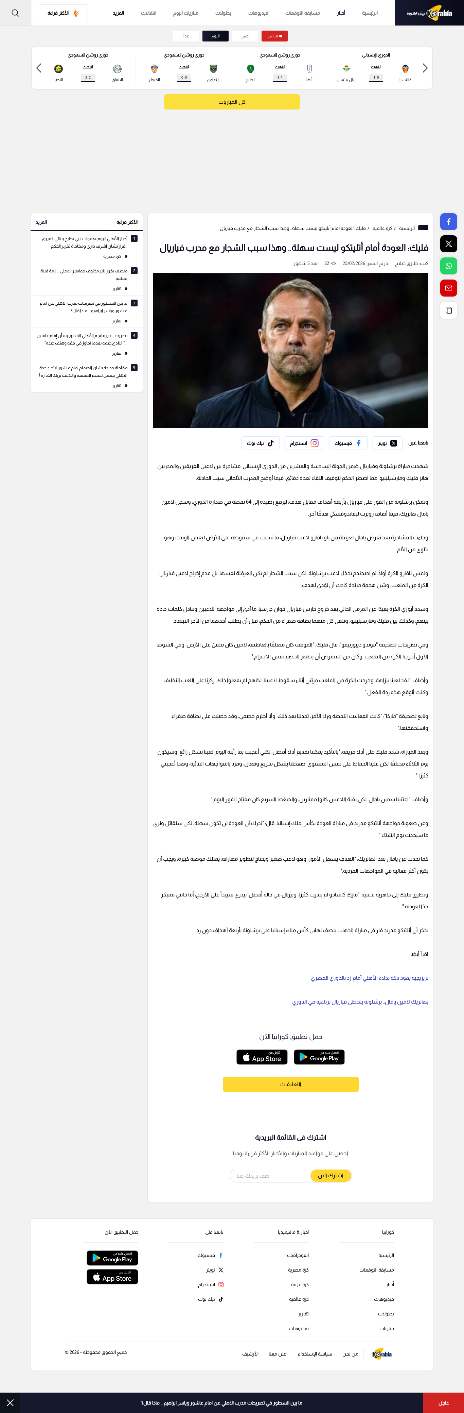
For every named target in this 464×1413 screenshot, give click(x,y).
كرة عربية (300, 1284)
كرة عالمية (382, 228)
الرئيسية (370, 13)
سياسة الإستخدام (315, 1354)
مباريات (386, 1328)
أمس (245, 36)
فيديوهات (258, 13)
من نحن (350, 1354)
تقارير (303, 1313)
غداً (186, 36)
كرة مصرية (298, 1270)
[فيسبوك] (348, 443)
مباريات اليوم (185, 13)
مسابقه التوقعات (302, 13)
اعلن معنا (278, 1354)
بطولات (223, 13)
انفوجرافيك (298, 1255)
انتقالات (148, 13)
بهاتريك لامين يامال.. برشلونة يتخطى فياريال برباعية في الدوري (360, 1002)
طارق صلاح (406, 263)
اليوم (216, 36)
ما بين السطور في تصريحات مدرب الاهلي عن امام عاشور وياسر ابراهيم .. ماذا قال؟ (221, 1403)
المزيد (41, 222)
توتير (397, 441)
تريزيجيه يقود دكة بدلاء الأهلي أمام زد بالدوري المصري (369, 978)
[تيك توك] (260, 443)
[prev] (425, 68)
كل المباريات (232, 102)
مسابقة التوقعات (376, 1270)
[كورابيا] (429, 13)
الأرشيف (250, 1354)
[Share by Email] (448, 288)
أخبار (341, 13)
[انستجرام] (304, 443)
